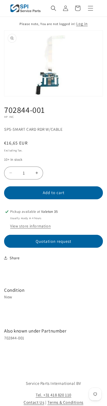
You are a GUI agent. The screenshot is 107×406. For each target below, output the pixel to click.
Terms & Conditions (65, 402)
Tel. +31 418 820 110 (53, 394)
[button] (53, 8)
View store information (30, 226)
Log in (82, 23)
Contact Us (34, 402)
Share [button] (15, 257)
